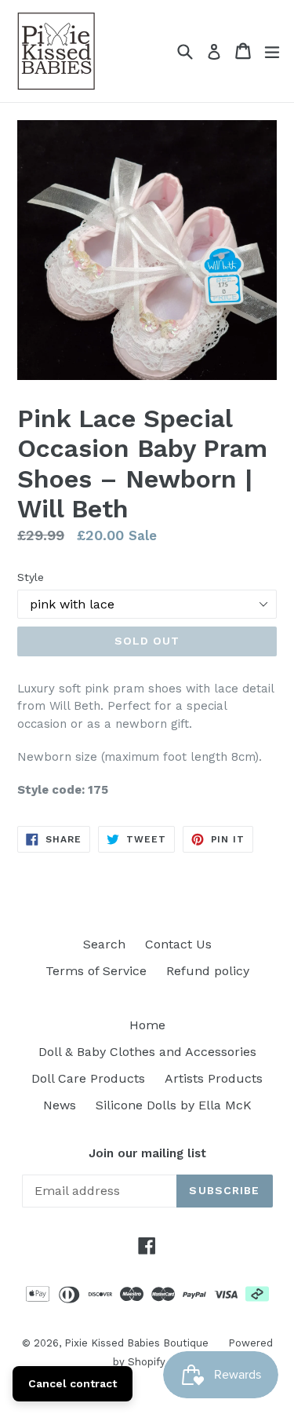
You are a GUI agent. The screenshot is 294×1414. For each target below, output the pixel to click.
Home (147, 1025)
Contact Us (178, 944)
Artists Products (214, 1078)
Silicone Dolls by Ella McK (174, 1105)
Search (104, 944)
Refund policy (207, 970)
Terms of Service (96, 970)
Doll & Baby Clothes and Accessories (147, 1051)
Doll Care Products (88, 1078)
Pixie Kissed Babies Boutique (136, 1343)
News (59, 1105)
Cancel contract (72, 1383)
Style (30, 577)
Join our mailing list (147, 1153)
